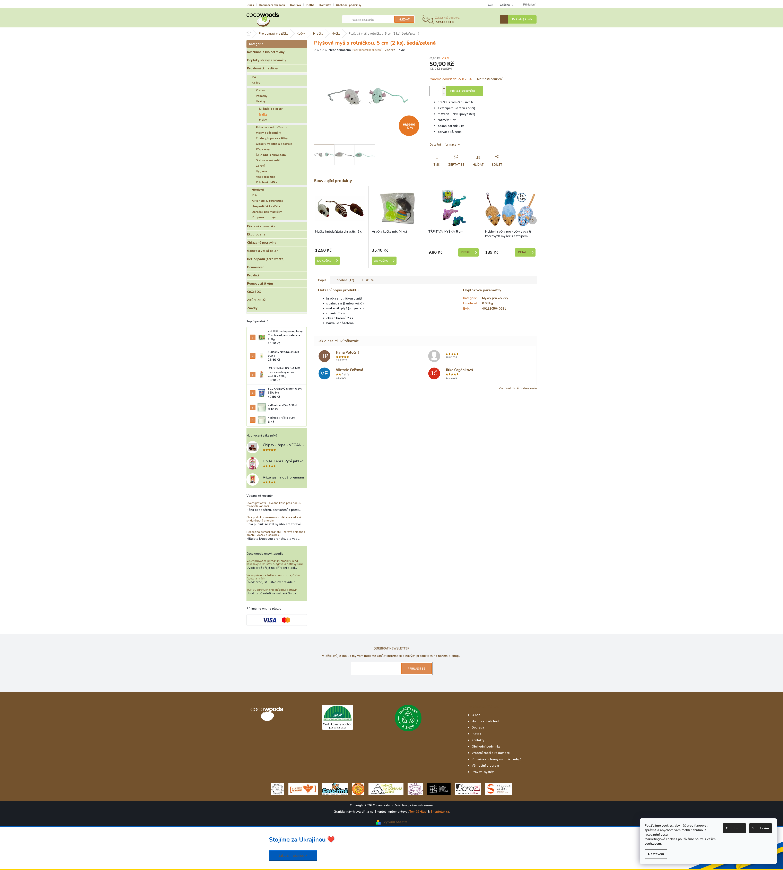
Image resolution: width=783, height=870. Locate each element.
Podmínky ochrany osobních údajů (496, 759)
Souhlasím (760, 828)
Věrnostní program (485, 766)
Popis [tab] (322, 280)
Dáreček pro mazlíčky (267, 212)
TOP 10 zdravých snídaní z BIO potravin (271, 589)
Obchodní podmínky (348, 5)
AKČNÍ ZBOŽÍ (257, 300)
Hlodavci (258, 190)
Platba (310, 5)
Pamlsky (261, 96)
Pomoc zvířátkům (260, 284)
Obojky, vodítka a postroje (274, 144)
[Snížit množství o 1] (444, 93)
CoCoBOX (254, 292)
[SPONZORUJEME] (358, 788)
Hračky (261, 101)
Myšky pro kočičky (495, 298)
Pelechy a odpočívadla (271, 127)
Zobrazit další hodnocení (517, 388)
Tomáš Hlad (418, 812)
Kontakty (325, 5)
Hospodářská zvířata (266, 206)
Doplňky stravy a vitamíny (266, 60)
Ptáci (255, 195)
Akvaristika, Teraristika (267, 201)
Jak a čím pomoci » (293, 855)
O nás (250, 5)
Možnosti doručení (489, 79)
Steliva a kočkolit (268, 160)
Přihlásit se (416, 668)
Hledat (404, 19)
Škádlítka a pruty (270, 109)
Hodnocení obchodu (272, 5)
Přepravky (263, 149)
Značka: (395, 50)
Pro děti (253, 275)
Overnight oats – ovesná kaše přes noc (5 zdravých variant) (273, 504)
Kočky (256, 83)
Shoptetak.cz (439, 812)
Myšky (263, 114)
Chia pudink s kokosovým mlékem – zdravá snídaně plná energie (274, 519)
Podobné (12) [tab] (344, 280)
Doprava (295, 5)
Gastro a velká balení (263, 251)
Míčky (263, 120)
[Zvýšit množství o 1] (444, 88)
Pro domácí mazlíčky (262, 68)
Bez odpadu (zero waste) (266, 259)
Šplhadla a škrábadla (271, 155)
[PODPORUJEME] (277, 788)
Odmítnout (734, 828)
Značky (252, 308)
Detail (465, 252)
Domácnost (255, 267)
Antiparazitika (265, 177)
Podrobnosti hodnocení (367, 50)
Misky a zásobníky (268, 133)
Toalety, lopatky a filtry (272, 138)
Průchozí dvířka (266, 182)
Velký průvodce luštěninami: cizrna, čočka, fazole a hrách (273, 577)
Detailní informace (442, 145)
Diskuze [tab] (368, 280)
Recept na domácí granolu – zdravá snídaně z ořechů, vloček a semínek (275, 533)
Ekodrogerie (256, 234)
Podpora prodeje (264, 217)
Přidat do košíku (462, 91)
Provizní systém (483, 772)
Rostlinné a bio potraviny (266, 52)
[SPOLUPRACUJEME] (303, 788)
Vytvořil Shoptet (395, 822)
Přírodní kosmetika (261, 226)
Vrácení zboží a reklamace (491, 753)
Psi (254, 77)
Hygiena (261, 171)
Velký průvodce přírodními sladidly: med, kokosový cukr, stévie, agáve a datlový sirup (275, 562)
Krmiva (260, 90)
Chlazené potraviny (261, 243)
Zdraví (260, 166)
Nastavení (656, 854)
